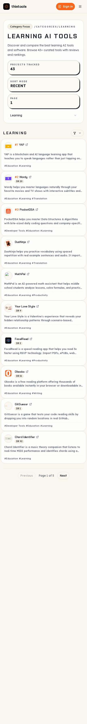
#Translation (39, 198)
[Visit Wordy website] (30, 177)
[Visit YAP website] (26, 144)
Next (63, 475)
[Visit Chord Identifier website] (37, 437)
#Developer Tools (14, 230)
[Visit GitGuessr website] (30, 404)
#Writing (37, 393)
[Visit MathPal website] (28, 274)
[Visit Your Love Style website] (37, 306)
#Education (11, 165)
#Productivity (40, 295)
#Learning (25, 165)
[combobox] (43, 115)
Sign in (68, 6)
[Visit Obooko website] (27, 371)
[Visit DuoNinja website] (28, 241)
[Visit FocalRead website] (31, 338)
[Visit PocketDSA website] (36, 209)
